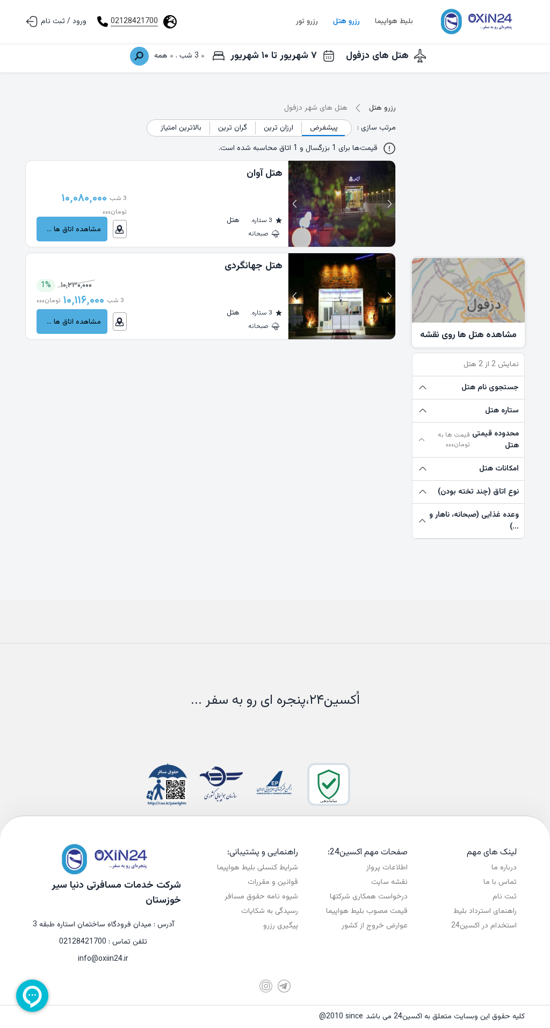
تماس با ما (500, 882)
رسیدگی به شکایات (269, 911)
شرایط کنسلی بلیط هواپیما (257, 868)
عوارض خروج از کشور (375, 926)
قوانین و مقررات (273, 882)
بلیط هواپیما (394, 21)
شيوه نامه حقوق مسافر (261, 897)
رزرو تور (307, 21)
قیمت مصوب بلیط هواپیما (367, 911)
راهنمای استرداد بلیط (485, 911)
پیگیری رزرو (280, 926)
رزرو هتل (346, 21)
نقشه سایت (389, 882)
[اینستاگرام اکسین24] (265, 986)
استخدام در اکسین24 (484, 926)
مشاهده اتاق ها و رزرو (69, 229)
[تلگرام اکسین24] (284, 986)
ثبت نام (505, 897)
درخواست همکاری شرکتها (369, 897)
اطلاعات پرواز (387, 868)
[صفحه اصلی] (475, 21)
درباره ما (504, 868)
